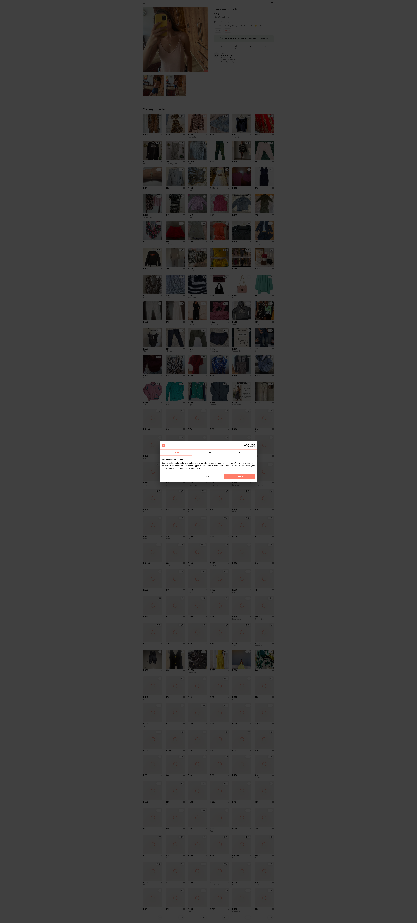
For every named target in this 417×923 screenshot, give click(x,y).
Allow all (239, 476)
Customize (207, 476)
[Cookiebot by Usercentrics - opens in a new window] (245, 445)
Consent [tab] (176, 452)
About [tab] (241, 452)
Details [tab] (208, 452)
